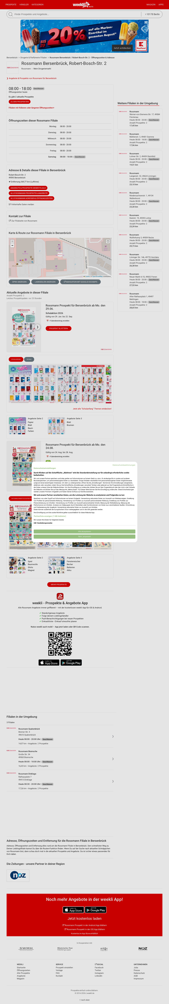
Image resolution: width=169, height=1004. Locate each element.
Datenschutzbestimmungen (124, 465)
